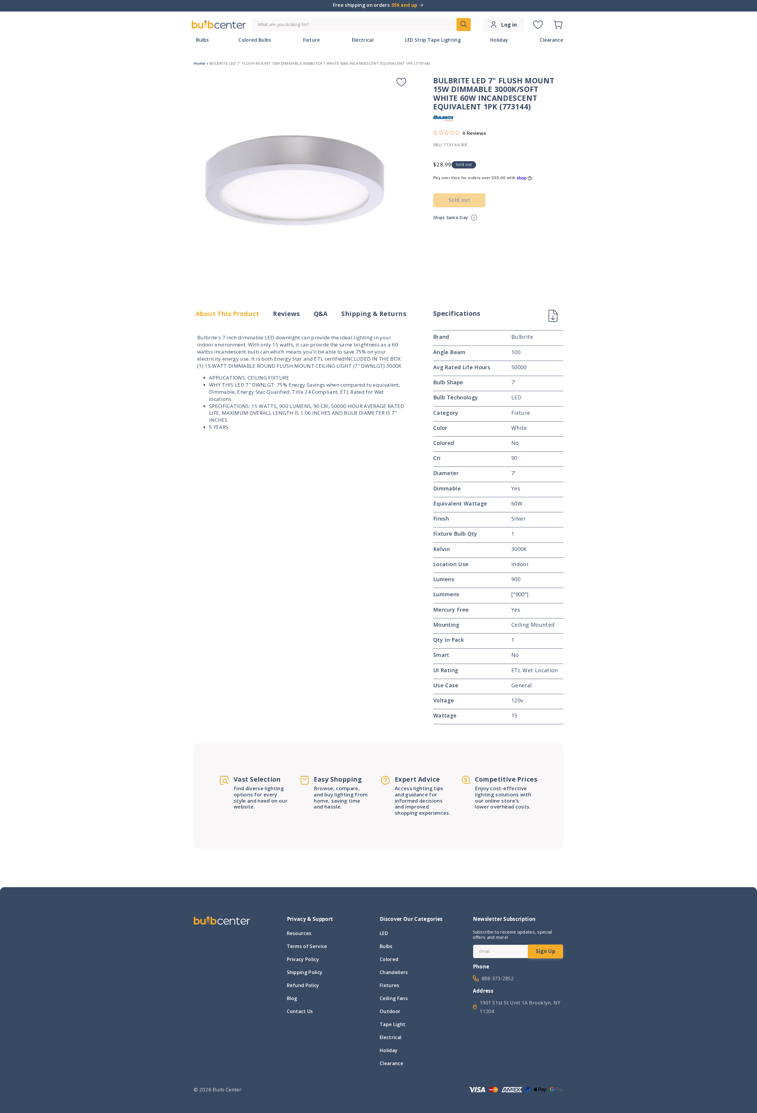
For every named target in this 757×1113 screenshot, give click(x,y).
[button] (557, 24)
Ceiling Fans (394, 998)
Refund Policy (303, 985)
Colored (389, 959)
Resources (299, 934)
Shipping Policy (305, 972)
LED (384, 934)
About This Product (227, 314)
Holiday (388, 1050)
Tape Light (392, 1024)
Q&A (321, 314)
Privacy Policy (303, 959)
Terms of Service (307, 946)
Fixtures (389, 985)
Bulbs (386, 946)
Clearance (391, 1063)
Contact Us (300, 1011)
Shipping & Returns (373, 314)
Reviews (286, 314)
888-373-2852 (498, 978)
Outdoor (390, 1011)
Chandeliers (394, 972)
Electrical (390, 1037)
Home (199, 63)
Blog (292, 998)
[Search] (464, 24)
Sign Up (545, 951)
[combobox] (361, 24)
